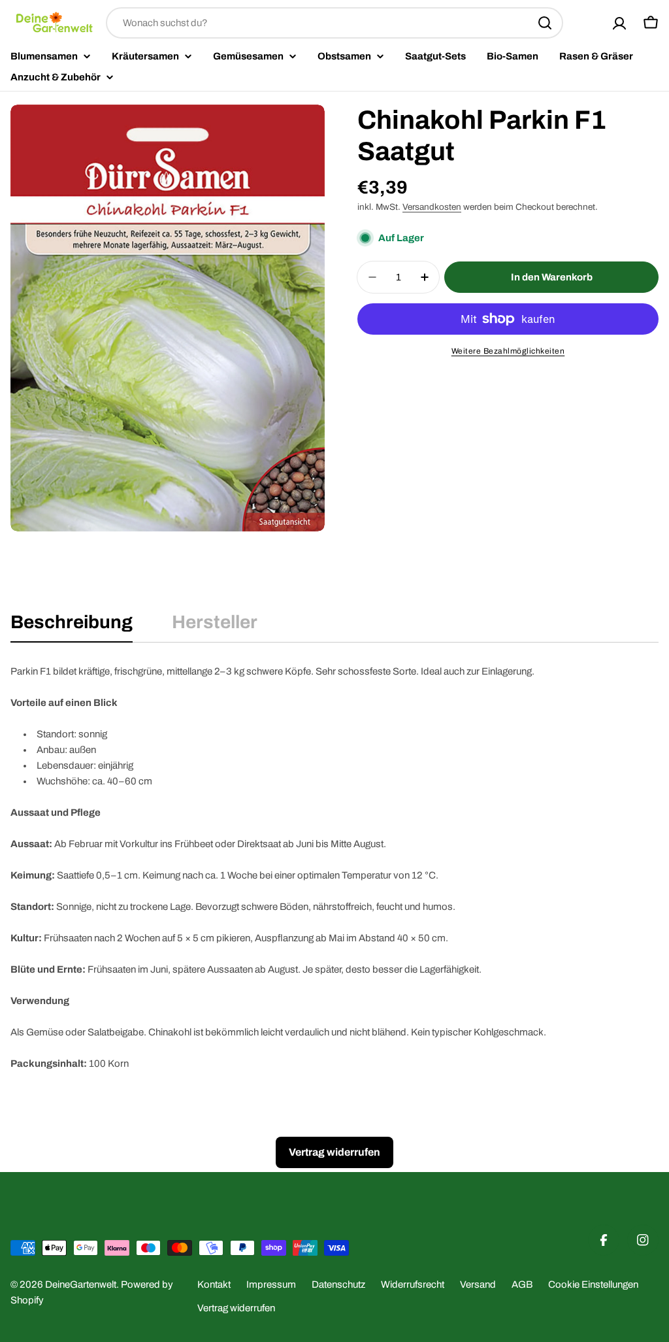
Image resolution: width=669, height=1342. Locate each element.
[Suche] (545, 23)
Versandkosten (431, 207)
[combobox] (334, 23)
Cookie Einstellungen (593, 1284)
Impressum (271, 1284)
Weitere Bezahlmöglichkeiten (508, 351)
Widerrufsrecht (412, 1284)
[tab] (71, 626)
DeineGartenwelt (80, 1284)
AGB (522, 1284)
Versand (478, 1284)
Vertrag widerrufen (236, 1308)
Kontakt (214, 1284)
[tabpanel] (334, 867)
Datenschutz (338, 1284)
